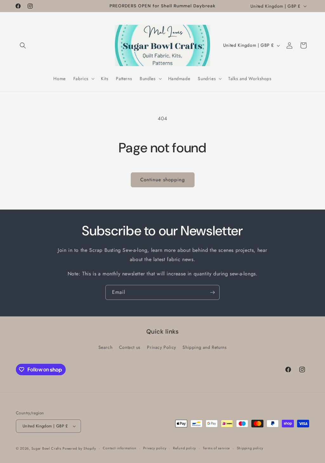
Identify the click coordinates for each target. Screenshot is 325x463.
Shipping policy (250, 448)
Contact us (130, 347)
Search (105, 347)
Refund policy (184, 448)
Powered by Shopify (79, 448)
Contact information (119, 448)
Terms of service (216, 448)
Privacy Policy (161, 347)
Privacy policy (155, 448)
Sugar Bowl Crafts (46, 448)
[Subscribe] (212, 292)
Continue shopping (162, 179)
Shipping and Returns (204, 347)
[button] (23, 45)
